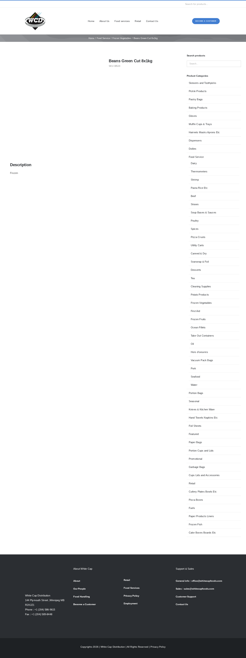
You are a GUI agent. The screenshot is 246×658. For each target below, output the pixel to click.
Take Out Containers (202, 335)
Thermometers (199, 171)
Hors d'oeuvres (199, 352)
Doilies (192, 148)
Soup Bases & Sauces (203, 212)
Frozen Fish (195, 524)
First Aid (195, 311)
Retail (192, 483)
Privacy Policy (131, 595)
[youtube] (42, 4)
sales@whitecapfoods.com (199, 588)
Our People (79, 588)
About (76, 581)
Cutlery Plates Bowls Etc (203, 491)
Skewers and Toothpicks (202, 82)
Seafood (195, 376)
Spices (194, 228)
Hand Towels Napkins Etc (203, 417)
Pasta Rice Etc (199, 187)
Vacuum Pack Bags (202, 360)
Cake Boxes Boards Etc (202, 532)
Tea (193, 278)
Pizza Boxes (196, 499)
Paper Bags (195, 442)
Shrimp (195, 179)
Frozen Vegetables (201, 302)
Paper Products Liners (201, 516)
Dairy (194, 163)
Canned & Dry (199, 253)
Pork (193, 368)
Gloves (193, 115)
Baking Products (198, 107)
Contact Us (182, 604)
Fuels (192, 508)
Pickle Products (198, 91)
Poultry (195, 220)
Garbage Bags (197, 467)
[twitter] (31, 4)
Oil (192, 343)
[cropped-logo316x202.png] (35, 12)
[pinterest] (48, 4)
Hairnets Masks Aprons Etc (204, 132)
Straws (195, 204)
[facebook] (26, 4)
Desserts (196, 269)
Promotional (195, 458)
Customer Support (186, 596)
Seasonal (194, 401)
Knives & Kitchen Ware (202, 409)
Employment (131, 603)
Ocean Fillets (198, 327)
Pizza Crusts (198, 237)
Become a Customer (84, 604)
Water (194, 384)
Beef (193, 196)
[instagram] (37, 4)
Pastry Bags (196, 99)
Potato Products (200, 294)
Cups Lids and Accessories (204, 475)
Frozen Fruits (198, 319)
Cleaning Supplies (201, 286)
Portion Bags (196, 393)
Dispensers (195, 140)
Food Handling (81, 596)
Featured (194, 434)
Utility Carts (197, 245)
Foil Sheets (195, 425)
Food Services (132, 588)
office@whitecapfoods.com (206, 581)
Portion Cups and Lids (201, 450)
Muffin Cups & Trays (200, 124)
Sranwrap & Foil (200, 261)
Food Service (196, 156)
